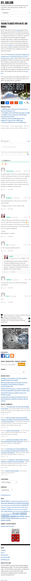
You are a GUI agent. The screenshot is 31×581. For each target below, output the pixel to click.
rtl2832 (16, 128)
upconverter (22, 518)
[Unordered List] (13, 152)
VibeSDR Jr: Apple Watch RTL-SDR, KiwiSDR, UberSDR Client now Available (14, 379)
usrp (26, 518)
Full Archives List (5, 495)
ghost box (3, 128)
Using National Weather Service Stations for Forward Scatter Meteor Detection (13, 320)
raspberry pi (26, 511)
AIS (10, 501)
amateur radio (15, 501)
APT (28, 501)
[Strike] (9, 152)
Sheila (11, 256)
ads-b (3, 501)
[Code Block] (17, 152)
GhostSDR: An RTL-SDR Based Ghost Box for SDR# (16, 113)
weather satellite (6, 520)
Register (3, 550)
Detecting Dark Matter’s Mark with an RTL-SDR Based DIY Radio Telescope (14, 440)
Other (16, 126)
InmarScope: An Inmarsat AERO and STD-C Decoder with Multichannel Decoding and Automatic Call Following (14, 450)
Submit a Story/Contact (12, 430)
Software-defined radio (12, 518)
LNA (6, 509)
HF (28, 505)
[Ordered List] (11, 152)
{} (21, 152)
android (20, 501)
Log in (2, 552)
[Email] (21, 102)
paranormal (8, 128)
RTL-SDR (20, 126)
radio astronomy (8, 511)
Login (28, 141)
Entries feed (4, 555)
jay (16, 258)
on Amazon (10, 45)
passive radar (20, 509)
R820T (2, 511)
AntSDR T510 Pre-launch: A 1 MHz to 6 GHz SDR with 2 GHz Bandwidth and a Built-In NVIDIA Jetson (15, 389)
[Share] (7, 102)
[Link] (19, 152)
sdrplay (22, 516)
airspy (7, 501)
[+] (23, 152)
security (3, 518)
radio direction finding (18, 511)
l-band (26, 507)
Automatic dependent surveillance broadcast (15, 503)
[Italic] (5, 152)
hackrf (24, 505)
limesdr (3, 509)
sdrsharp (27, 516)
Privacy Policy (4, 580)
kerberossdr (14, 507)
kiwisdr (18, 507)
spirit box (25, 128)
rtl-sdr (13, 128)
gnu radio (13, 505)
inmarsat (9, 507)
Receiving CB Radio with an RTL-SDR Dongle (14, 122)
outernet (13, 509)
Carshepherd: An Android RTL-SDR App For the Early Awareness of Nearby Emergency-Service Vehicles (14, 399)
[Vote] (16, 102)
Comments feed (5, 557)
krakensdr (22, 507)
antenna (24, 501)
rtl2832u (21, 128)
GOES (17, 505)
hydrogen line (4, 507)
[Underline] (7, 152)
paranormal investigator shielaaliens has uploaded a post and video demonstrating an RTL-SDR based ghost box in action (15, 56)
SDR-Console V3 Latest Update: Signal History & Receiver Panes (16, 316)
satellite (13, 516)
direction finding (6, 505)
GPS (20, 505)
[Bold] (2, 152)
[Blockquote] (15, 152)
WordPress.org (5, 559)
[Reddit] (12, 102)
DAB (2, 505)
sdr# (17, 516)
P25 (16, 509)
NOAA (9, 509)
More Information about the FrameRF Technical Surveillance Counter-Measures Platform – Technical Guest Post (14, 384)
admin (7, 126)
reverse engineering (6, 514)
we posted (18, 30)
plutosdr (25, 509)
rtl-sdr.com (7, 3)
